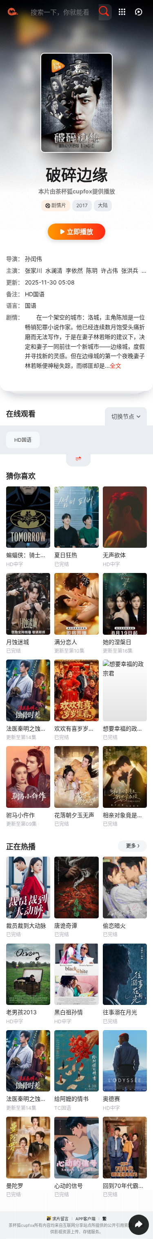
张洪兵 (129, 270)
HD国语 (22, 440)
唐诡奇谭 (65, 925)
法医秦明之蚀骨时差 (28, 728)
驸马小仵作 (20, 815)
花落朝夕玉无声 (74, 815)
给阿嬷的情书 (71, 1098)
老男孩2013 (21, 1012)
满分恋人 (65, 641)
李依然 (74, 270)
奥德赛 (111, 1098)
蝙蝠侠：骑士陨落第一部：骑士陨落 (28, 554)
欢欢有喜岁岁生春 (76, 728)
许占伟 (109, 270)
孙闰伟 (33, 258)
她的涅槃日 (117, 641)
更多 (131, 846)
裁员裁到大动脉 (26, 925)
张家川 (33, 270)
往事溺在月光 (120, 1012)
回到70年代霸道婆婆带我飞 (125, 1185)
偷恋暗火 (114, 925)
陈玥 (92, 270)
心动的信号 (68, 1185)
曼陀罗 (14, 1185)
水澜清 (53, 270)
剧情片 (58, 205)
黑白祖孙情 (68, 1012)
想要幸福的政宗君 (125, 728)
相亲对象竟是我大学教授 (125, 815)
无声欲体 (114, 554)
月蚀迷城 (17, 641)
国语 (30, 305)
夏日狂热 (65, 554)
